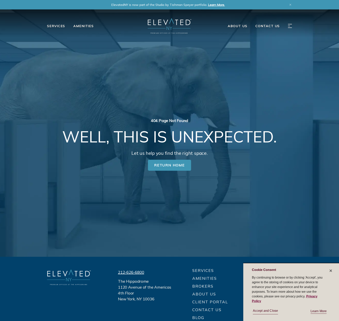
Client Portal (210, 301)
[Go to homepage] (69, 277)
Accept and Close (265, 310)
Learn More (319, 311)
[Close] (330, 270)
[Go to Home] (169, 26)
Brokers (202, 286)
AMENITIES (83, 26)
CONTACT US (267, 26)
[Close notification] (290, 4)
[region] (291, 292)
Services (56, 26)
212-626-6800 (131, 272)
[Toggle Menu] (290, 26)
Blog (198, 317)
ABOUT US (237, 26)
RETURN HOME (169, 165)
